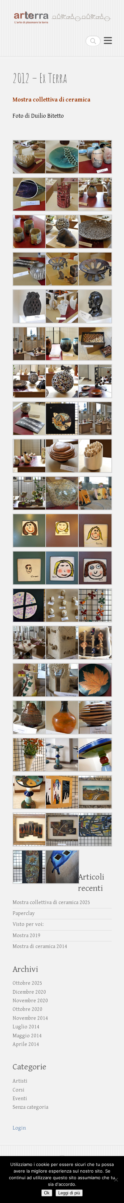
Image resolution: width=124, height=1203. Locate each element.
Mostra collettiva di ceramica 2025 (51, 902)
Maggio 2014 (27, 1036)
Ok (47, 1192)
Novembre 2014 (30, 1018)
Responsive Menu (108, 40)
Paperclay (24, 913)
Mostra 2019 (26, 936)
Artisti (20, 1081)
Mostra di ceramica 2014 (40, 946)
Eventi (20, 1099)
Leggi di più (69, 1192)
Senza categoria (30, 1107)
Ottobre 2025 (27, 983)
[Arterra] (62, 14)
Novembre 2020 (30, 1001)
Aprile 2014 (26, 1044)
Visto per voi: (28, 924)
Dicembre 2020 (29, 992)
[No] (115, 1179)
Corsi (18, 1090)
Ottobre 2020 (27, 1009)
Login (19, 1128)
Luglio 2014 (26, 1027)
